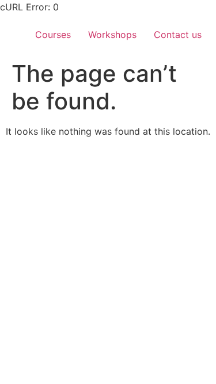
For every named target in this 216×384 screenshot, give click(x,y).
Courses (53, 34)
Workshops (112, 34)
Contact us (178, 34)
